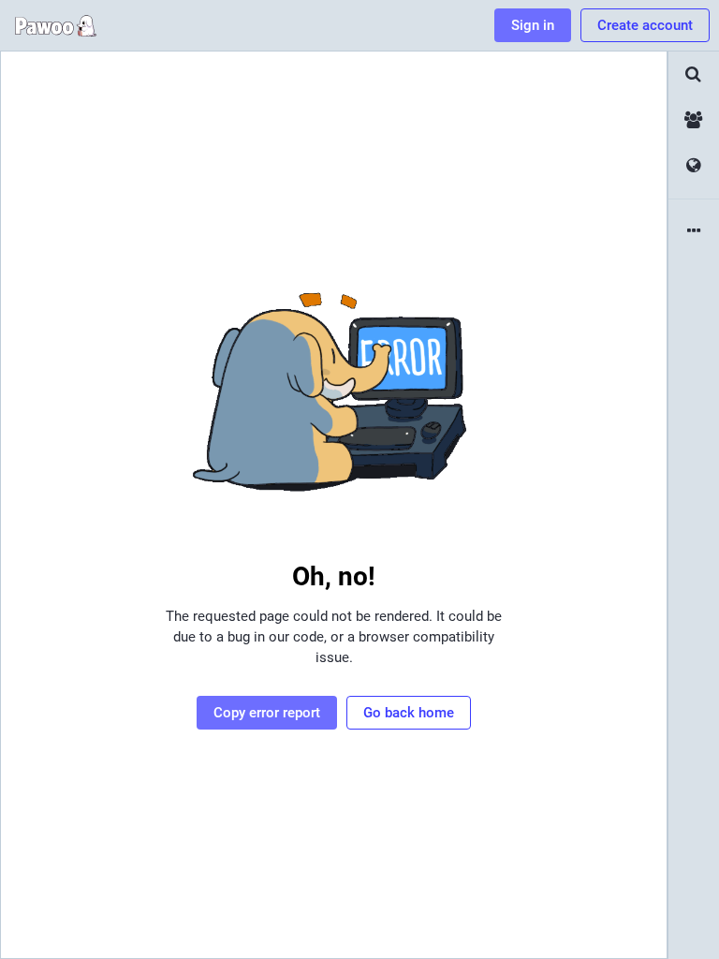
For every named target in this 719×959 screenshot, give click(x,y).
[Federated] (693, 166)
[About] (693, 232)
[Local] (693, 120)
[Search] (693, 74)
